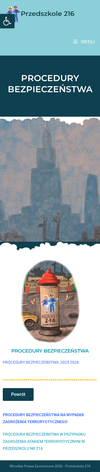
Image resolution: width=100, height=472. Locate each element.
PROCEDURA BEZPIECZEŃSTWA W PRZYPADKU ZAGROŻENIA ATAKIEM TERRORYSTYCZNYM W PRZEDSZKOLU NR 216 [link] (44, 441)
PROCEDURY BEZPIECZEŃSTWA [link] (50, 351)
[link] (7, 21)
